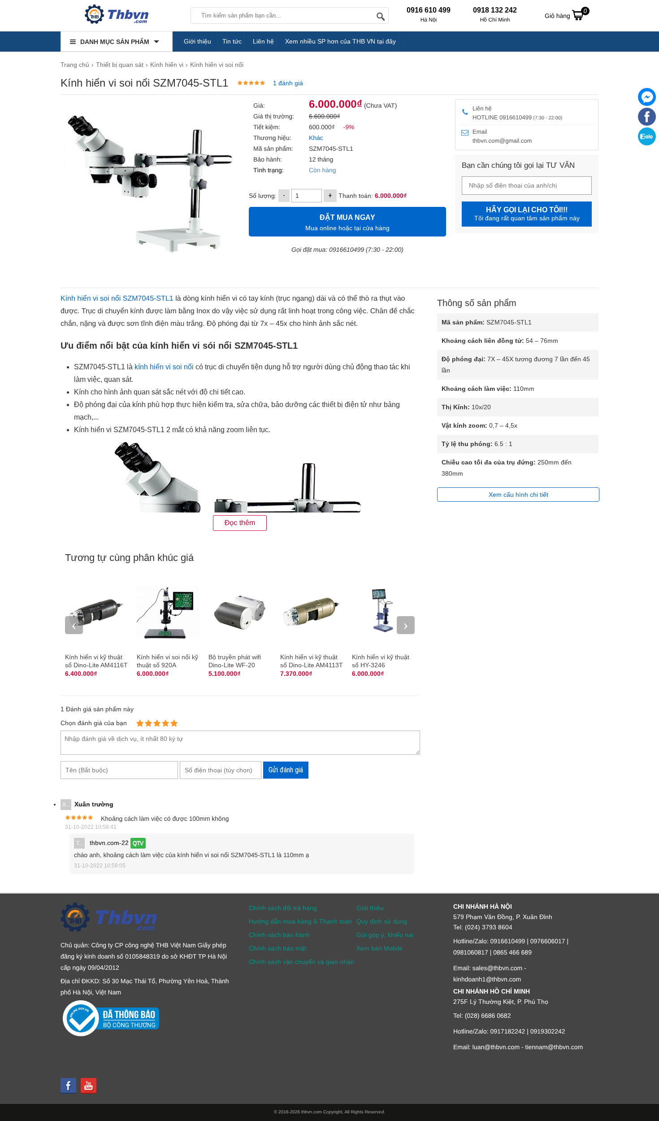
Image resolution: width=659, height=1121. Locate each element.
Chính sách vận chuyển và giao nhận (301, 961)
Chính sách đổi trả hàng (283, 907)
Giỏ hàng (566, 13)
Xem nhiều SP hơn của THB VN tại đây (340, 41)
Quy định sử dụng (381, 921)
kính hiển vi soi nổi (164, 367)
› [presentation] (405, 625)
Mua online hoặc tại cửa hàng (347, 223)
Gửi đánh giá (286, 770)
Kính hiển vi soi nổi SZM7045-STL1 (117, 298)
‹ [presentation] (74, 625)
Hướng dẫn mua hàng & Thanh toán (300, 921)
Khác (315, 137)
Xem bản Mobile (379, 948)
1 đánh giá (288, 83)
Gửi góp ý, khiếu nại (384, 934)
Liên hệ (263, 41)
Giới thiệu (197, 41)
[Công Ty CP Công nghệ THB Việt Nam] (117, 15)
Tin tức (232, 41)
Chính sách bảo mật (277, 948)
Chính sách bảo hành (279, 934)
